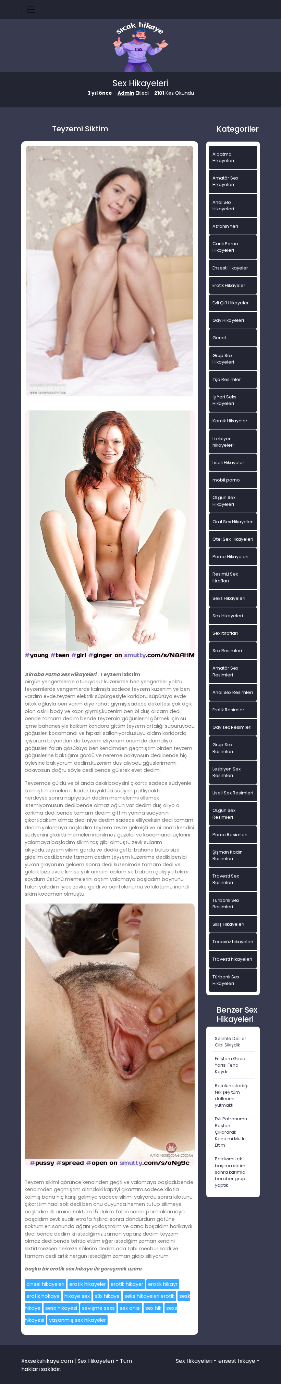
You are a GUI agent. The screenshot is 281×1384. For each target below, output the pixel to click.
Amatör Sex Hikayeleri (225, 181)
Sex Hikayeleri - (197, 1361)
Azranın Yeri (225, 226)
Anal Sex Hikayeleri (223, 205)
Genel (219, 338)
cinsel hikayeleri (45, 1284)
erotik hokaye (43, 1296)
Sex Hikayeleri (227, 616)
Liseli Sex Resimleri (232, 793)
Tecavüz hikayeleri (232, 942)
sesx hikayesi (61, 1308)
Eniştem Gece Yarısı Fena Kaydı (230, 1065)
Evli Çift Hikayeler (230, 303)
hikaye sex (77, 1296)
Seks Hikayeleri (228, 598)
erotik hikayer (127, 1284)
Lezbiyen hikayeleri (223, 442)
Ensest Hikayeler (230, 268)
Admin (126, 93)
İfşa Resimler (226, 379)
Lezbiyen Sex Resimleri (226, 772)
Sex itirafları (225, 633)
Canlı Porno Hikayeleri (225, 247)
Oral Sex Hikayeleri (233, 522)
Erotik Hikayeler (228, 285)
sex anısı (130, 1308)
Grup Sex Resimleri (222, 748)
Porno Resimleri (229, 835)
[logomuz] (140, 48)
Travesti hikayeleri (232, 959)
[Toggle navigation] (30, 9)
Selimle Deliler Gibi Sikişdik (230, 1042)
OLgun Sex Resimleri (223, 813)
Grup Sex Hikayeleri (223, 359)
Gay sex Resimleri (232, 727)
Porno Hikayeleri (230, 556)
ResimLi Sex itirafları (225, 577)
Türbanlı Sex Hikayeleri (225, 980)
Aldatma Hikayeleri (223, 157)
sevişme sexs (98, 1308)
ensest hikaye (236, 1361)
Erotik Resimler (228, 710)
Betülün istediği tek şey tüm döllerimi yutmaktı (231, 1095)
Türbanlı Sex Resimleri (225, 903)
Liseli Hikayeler (228, 462)
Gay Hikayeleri (228, 320)
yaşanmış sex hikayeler (77, 1320)
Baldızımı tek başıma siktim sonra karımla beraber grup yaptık (230, 1172)
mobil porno (226, 480)
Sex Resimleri (227, 651)
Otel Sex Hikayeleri (232, 539)
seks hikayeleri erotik (149, 1296)
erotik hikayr (163, 1284)
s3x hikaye (107, 1296)
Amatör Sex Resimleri (225, 671)
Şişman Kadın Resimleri (227, 855)
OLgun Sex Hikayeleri (223, 501)
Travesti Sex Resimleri (225, 879)
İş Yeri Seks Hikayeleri (224, 400)
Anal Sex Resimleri (232, 692)
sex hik (153, 1308)
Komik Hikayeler (229, 421)
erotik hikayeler (87, 1284)
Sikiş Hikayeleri (228, 924)
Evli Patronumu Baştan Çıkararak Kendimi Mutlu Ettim (231, 1132)
